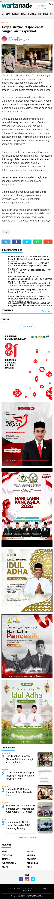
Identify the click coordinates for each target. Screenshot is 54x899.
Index (30, 888)
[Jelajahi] (50, 4)
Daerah (15, 14)
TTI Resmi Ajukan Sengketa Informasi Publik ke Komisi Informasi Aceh (20, 775)
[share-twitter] (27, 242)
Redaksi (11, 888)
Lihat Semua (27, 326)
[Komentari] (48, 242)
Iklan (18, 888)
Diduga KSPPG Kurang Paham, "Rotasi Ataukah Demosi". (19, 792)
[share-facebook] (16, 242)
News (8, 14)
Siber (24, 888)
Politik (5, 867)
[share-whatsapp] (37, 242)
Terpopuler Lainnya (27, 837)
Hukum (23, 14)
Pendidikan (43, 14)
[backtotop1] (51, 896)
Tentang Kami (40, 888)
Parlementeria (9, 863)
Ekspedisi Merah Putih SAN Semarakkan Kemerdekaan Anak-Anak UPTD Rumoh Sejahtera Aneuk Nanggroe (20, 810)
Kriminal (31, 855)
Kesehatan (7, 855)
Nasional (32, 14)
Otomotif (31, 859)
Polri (29, 867)
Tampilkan (46, 311)
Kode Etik (27, 891)
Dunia (4, 851)
